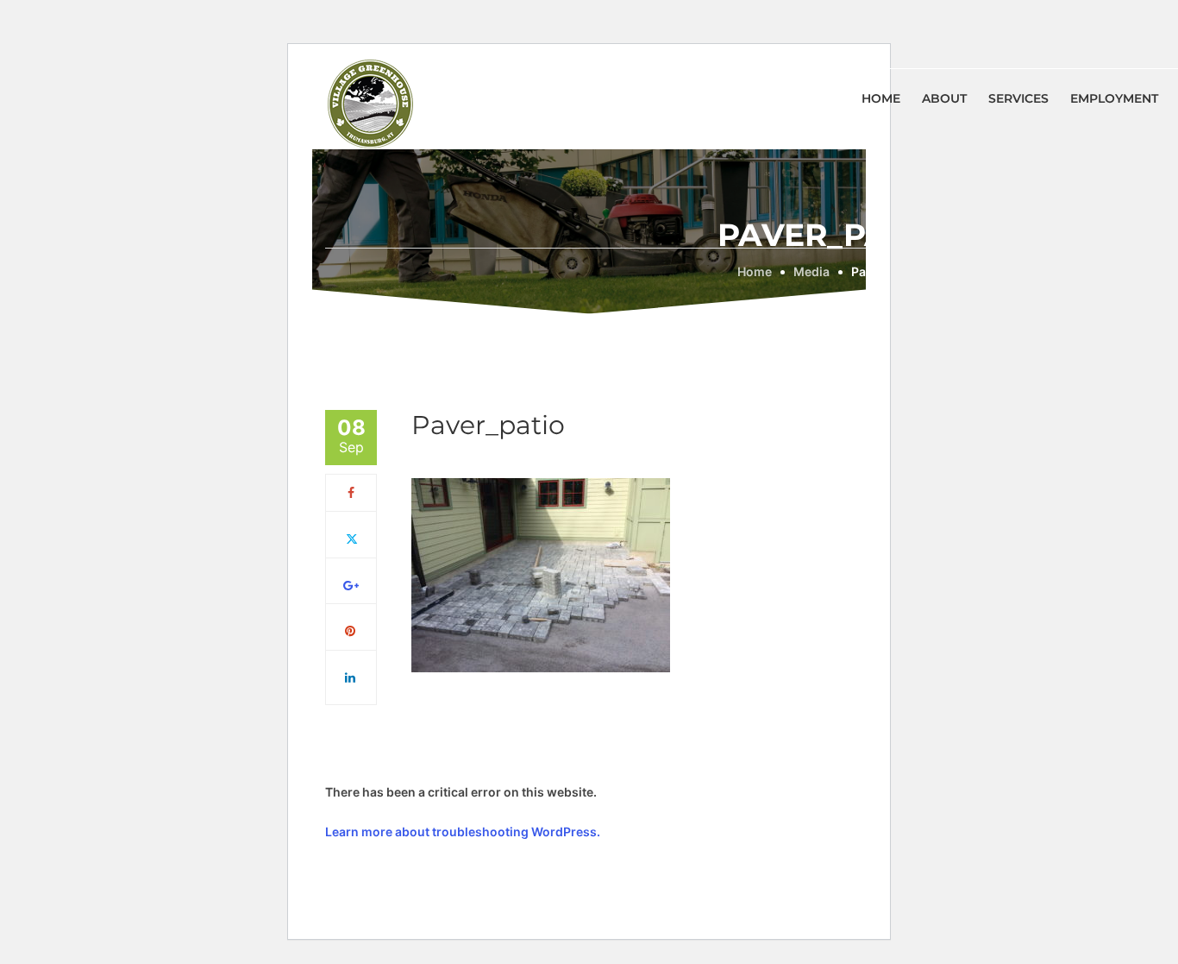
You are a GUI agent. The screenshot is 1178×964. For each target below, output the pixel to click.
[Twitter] (351, 538)
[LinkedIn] (351, 677)
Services (1018, 98)
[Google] (351, 584)
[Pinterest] (351, 630)
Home (881, 98)
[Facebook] (351, 492)
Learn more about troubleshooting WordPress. (462, 831)
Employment (1114, 98)
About (944, 98)
